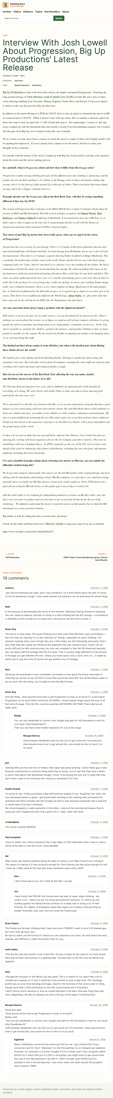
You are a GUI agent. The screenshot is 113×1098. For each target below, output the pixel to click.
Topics (38, 11)
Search (59, 18)
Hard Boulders (52, 11)
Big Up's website (55, 523)
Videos (17, 11)
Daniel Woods (88, 213)
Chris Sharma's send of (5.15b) (50, 97)
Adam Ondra (74, 295)
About (65, 11)
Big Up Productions (22, 85)
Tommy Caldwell (26, 218)
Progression (36, 85)
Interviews (19, 81)
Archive (7, 11)
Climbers (28, 11)
